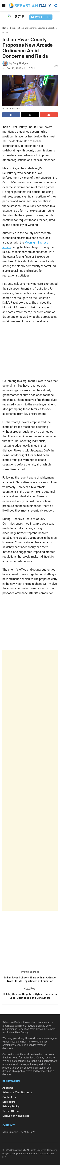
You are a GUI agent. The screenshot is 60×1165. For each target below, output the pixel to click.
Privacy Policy (11, 1106)
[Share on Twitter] (30, 114)
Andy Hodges (20, 63)
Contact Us (9, 1097)
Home (5, 28)
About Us (7, 1087)
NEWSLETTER (40, 17)
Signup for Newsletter (15, 1115)
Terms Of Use (11, 1111)
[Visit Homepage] (30, 5)
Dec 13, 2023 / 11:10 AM (21, 68)
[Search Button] (56, 5)
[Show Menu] (3, 5)
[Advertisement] (30, 780)
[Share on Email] (49, 114)
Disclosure (9, 1101)
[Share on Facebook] (11, 114)
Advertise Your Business (17, 1092)
